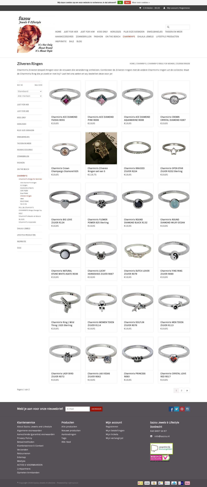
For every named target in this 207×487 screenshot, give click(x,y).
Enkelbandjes (155, 31)
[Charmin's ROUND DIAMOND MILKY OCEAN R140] (174, 199)
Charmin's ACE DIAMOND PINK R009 (101, 118)
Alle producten (69, 426)
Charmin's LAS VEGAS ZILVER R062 (99, 375)
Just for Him (87, 31)
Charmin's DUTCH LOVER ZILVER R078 (136, 272)
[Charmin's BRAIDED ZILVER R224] (138, 148)
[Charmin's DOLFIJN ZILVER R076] (138, 302)
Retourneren (23, 453)
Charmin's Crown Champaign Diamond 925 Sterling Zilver (64, 170)
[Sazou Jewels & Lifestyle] (35, 34)
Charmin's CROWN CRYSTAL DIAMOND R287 (173, 118)
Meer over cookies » (141, 3)
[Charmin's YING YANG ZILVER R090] (174, 250)
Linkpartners (23, 468)
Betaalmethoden (25, 442)
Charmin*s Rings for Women (161, 64)
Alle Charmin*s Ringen (28, 183)
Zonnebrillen (83, 36)
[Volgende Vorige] (187, 390)
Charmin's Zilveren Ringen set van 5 (98, 170)
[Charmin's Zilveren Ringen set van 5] (101, 148)
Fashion (98, 36)
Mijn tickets (112, 434)
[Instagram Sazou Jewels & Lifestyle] (187, 409)
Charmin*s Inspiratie (27, 222)
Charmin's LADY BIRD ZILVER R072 (62, 375)
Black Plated (24, 201)
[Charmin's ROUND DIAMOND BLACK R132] (138, 199)
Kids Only (102, 31)
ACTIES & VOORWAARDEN (29, 464)
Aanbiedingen (69, 434)
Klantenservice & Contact (30, 445)
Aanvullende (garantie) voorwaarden (36, 434)
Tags (64, 438)
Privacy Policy (24, 438)
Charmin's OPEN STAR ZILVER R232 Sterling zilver (171, 170)
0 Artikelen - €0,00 (151, 8)
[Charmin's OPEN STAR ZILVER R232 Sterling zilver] (174, 148)
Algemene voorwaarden (29, 430)
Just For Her (71, 31)
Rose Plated (24, 193)
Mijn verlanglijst (114, 438)
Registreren (112, 426)
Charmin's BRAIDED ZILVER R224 (134, 170)
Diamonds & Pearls (26, 188)
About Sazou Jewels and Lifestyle (34, 426)
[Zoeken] (167, 27)
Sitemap (21, 457)
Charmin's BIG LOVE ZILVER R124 (61, 221)
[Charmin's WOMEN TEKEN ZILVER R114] (101, 302)
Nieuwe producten (71, 430)
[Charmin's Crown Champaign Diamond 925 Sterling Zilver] (65, 148)
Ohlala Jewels (145, 36)
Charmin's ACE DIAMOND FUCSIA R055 (64, 118)
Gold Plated (24, 191)
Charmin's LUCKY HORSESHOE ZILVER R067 (101, 272)
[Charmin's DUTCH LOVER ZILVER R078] (138, 250)
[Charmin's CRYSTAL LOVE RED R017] (174, 353)
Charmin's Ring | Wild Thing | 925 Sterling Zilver (62, 324)
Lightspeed (73, 483)
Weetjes (21, 461)
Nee (127, 3)
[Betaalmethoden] (140, 483)
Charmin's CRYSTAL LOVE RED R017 (173, 375)
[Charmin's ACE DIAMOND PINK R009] (101, 97)
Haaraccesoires (64, 36)
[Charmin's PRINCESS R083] (138, 353)
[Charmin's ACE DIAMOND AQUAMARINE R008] (138, 97)
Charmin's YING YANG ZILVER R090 (171, 272)
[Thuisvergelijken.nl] (170, 448)
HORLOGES (115, 31)
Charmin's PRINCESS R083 (134, 375)
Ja (120, 3)
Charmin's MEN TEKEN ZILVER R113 (171, 324)
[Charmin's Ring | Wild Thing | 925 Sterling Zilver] (65, 302)
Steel (22, 199)
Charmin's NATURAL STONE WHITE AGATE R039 (64, 272)
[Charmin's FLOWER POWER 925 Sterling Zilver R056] (101, 199)
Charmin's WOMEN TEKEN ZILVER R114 (101, 324)
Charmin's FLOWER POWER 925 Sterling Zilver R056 (98, 221)
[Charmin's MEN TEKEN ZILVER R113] (174, 302)
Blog (79, 41)
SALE (71, 41)
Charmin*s (129, 36)
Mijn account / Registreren (178, 8)
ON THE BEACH (112, 36)
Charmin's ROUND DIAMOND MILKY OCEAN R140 (172, 221)
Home (58, 31)
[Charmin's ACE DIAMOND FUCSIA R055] (65, 97)
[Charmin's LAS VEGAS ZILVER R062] (101, 353)
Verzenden (22, 449)
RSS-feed (66, 442)
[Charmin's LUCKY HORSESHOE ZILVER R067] (101, 250)
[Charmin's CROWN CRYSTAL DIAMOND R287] (174, 97)
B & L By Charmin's (26, 207)
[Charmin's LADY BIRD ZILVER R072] (65, 353)
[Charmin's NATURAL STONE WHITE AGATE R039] (65, 250)
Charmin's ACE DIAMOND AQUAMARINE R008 (137, 118)
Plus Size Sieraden (134, 31)
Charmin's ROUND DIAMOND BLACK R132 (135, 221)
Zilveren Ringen (183, 64)
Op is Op (23, 204)
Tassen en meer (173, 31)
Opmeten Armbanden (28, 472)
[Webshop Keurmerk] (170, 458)
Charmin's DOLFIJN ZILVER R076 (134, 324)
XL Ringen (23, 185)
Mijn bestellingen (115, 430)
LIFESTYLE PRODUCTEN (167, 36)
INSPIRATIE (61, 41)
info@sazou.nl (162, 436)
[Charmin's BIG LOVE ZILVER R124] (65, 199)
